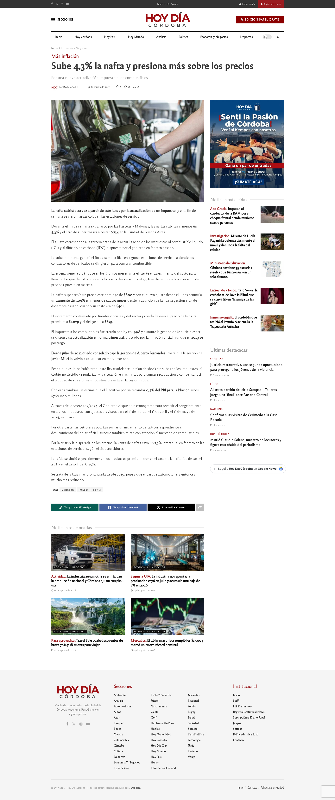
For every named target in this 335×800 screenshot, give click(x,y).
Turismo (193, 751)
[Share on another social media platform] (200, 507)
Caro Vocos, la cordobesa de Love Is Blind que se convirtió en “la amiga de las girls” (233, 297)
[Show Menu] (53, 19)
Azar (116, 717)
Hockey (155, 728)
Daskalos (135, 787)
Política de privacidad (245, 734)
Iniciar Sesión (248, 3)
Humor (155, 762)
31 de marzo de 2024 (99, 86)
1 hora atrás (218, 400)
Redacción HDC (72, 86)
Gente (154, 711)
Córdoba (119, 745)
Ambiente (120, 695)
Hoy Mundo (136, 37)
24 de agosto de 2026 (64, 590)
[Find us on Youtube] (67, 4)
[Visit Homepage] (167, 19)
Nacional (217, 409)
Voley (191, 756)
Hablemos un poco (162, 723)
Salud (191, 717)
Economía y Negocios (214, 37)
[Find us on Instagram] (62, 4)
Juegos (237, 723)
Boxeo (117, 728)
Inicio (58, 37)
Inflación (84, 489)
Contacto (238, 740)
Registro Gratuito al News (248, 711)
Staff (236, 700)
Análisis (161, 37)
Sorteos (237, 728)
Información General (163, 768)
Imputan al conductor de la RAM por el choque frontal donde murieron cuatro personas (232, 215)
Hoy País (110, 37)
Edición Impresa (242, 706)
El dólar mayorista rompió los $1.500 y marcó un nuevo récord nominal (167, 642)
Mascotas (193, 695)
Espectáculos (121, 768)
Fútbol (215, 384)
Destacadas (67, 489)
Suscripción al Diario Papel (249, 717)
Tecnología (194, 740)
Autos (117, 711)
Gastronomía (159, 706)
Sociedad (216, 359)
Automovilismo (123, 706)
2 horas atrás (219, 450)
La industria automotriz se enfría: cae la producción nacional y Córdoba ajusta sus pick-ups (87, 580)
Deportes (246, 37)
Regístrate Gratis (272, 3)
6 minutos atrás (220, 375)
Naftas (97, 489)
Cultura (118, 751)
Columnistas (121, 740)
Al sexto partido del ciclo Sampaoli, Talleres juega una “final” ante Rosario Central (243, 392)
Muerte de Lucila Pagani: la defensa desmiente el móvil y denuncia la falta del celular (232, 242)
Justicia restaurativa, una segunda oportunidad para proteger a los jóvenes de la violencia (246, 367)
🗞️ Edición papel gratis (260, 19)
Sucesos (192, 728)
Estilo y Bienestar (161, 695)
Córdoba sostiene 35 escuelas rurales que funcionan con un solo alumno (231, 270)
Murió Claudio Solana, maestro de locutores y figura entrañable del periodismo (245, 442)
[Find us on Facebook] (52, 4)
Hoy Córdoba (83, 37)
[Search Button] (278, 37)
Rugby (191, 711)
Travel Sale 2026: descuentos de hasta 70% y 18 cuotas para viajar (87, 642)
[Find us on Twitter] (56, 4)
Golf (153, 717)
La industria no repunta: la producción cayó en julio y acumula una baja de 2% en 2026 (165, 580)
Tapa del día (196, 734)
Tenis (191, 745)
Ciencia (118, 734)
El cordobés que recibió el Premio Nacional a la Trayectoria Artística (233, 322)
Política (183, 37)
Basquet (118, 723)
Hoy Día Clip (159, 745)
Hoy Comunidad (161, 734)
